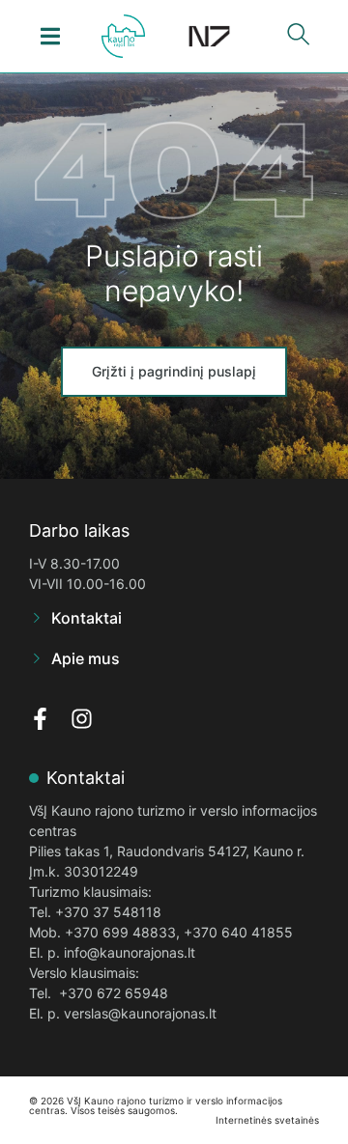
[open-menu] (50, 36)
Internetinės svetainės (267, 1120)
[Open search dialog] (297, 38)
